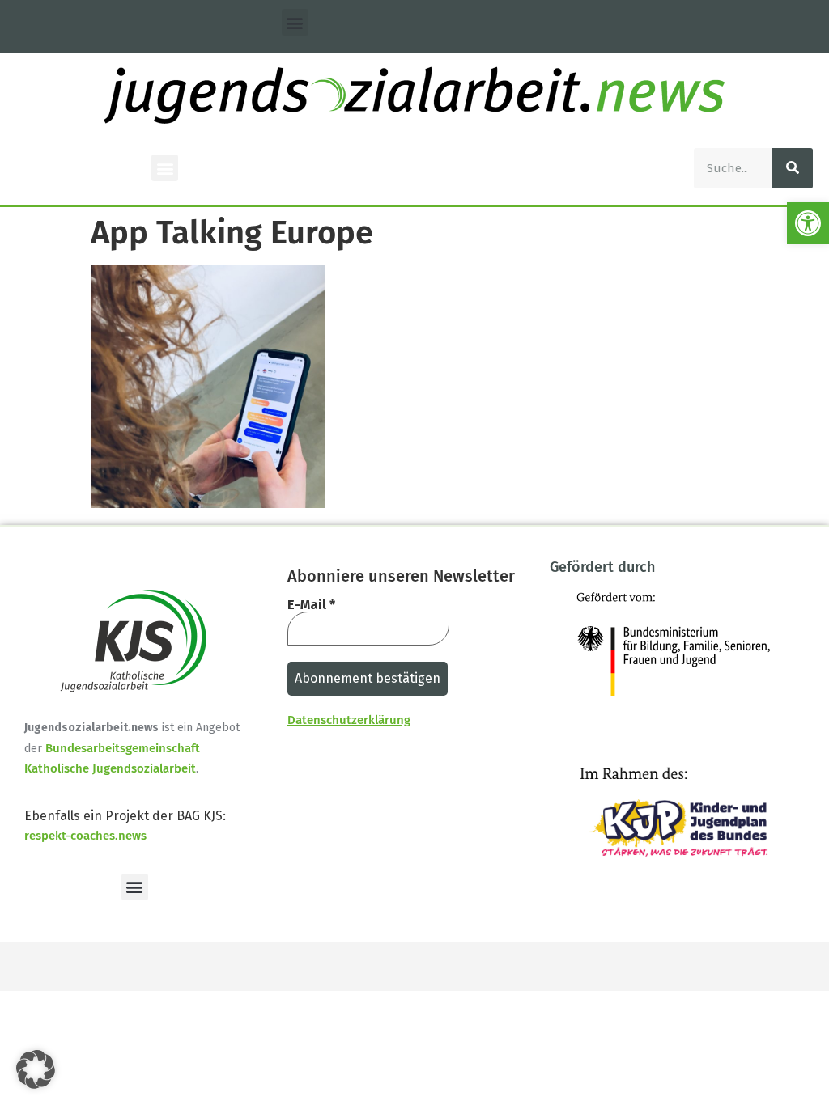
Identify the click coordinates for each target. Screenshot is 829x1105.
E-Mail (311, 605)
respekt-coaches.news (85, 835)
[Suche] (792, 168)
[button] (808, 223)
